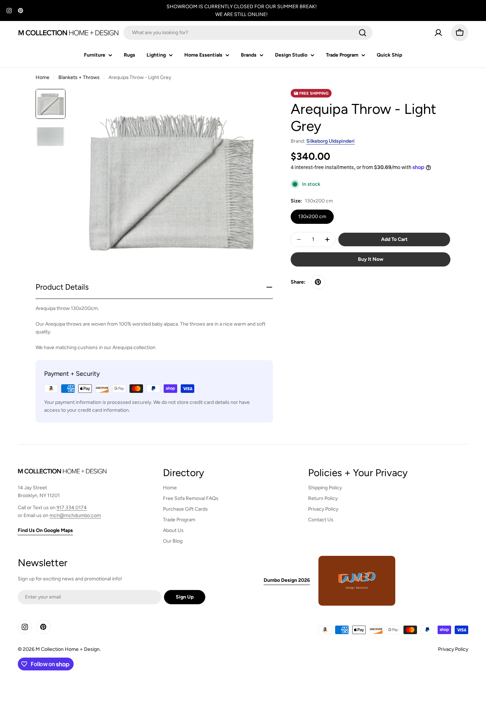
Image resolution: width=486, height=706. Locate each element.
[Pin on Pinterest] (318, 282)
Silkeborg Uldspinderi (330, 141)
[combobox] (248, 33)
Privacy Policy (453, 649)
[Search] (362, 32)
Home (42, 77)
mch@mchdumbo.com (75, 515)
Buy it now (371, 259)
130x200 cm (312, 216)
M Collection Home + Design (68, 649)
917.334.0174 (72, 508)
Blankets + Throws (79, 77)
